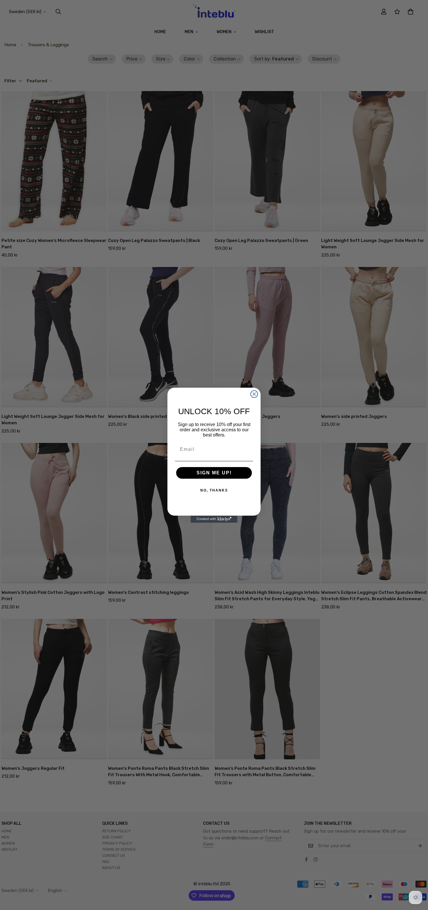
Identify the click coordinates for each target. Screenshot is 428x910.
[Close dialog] (254, 394)
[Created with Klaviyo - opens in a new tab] (214, 519)
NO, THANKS (214, 490)
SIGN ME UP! (214, 472)
